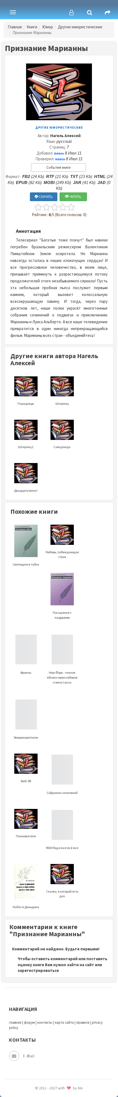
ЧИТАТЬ (75, 196)
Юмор (47, 26)
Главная (15, 26)
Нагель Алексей (65, 135)
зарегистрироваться (38, 970)
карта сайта (64, 1022)
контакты (44, 1022)
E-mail (28, 1056)
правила (82, 1022)
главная (15, 1022)
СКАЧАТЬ (45, 196)
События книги (58, 167)
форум (29, 1022)
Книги (32, 26)
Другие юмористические (80, 26)
